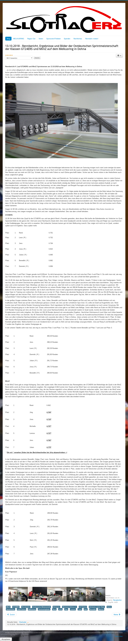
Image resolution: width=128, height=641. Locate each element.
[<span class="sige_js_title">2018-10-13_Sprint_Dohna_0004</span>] (76, 594)
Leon (80, 609)
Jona (60, 609)
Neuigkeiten (117, 600)
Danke (109, 607)
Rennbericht (26, 607)
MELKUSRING (18, 38)
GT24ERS (16, 607)
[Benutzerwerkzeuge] (119, 55)
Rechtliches (78, 38)
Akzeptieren (6, 639)
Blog (8, 38)
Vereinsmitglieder (44, 609)
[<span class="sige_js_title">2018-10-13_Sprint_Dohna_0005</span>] (95, 594)
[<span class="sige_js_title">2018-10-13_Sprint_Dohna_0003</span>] (56, 594)
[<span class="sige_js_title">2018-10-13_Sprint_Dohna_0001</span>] (18, 594)
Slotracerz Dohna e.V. (69, 607)
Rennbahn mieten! (91, 38)
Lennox (72, 609)
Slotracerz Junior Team (96, 607)
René (54, 609)
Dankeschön (10, 609)
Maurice (101, 609)
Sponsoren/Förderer (53, 38)
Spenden (67, 38)
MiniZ (8, 607)
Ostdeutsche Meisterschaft (41, 607)
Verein (41, 38)
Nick (85, 609)
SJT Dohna (82, 607)
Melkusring (32, 609)
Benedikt (93, 609)
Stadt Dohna (21, 609)
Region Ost (31, 38)
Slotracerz (56, 607)
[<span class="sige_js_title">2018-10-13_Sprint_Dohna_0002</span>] (37, 594)
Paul (66, 609)
